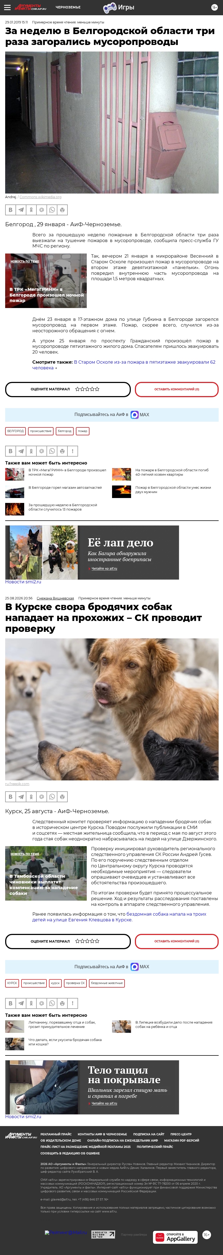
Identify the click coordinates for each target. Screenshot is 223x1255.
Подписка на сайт (148, 1134)
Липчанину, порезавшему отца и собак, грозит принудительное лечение (62, 1024)
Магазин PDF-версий (181, 1140)
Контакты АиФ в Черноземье (102, 1134)
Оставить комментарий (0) (176, 389)
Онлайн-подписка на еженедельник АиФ (122, 1140)
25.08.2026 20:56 (18, 598)
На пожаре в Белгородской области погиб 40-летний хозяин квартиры (172, 472)
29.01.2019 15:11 (16, 22)
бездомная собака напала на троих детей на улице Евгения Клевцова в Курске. (119, 917)
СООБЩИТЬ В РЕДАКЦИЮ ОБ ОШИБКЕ (70, 1153)
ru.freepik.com (17, 784)
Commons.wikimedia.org (40, 197)
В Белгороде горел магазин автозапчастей (65, 487)
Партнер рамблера (134, 1234)
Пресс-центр (181, 1134)
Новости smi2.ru (23, 581)
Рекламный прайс (56, 1134)
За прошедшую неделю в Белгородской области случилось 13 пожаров (63, 507)
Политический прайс (155, 1147)
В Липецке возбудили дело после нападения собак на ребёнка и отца (173, 1024)
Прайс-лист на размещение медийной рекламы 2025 (86, 1147)
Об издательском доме (61, 1140)
